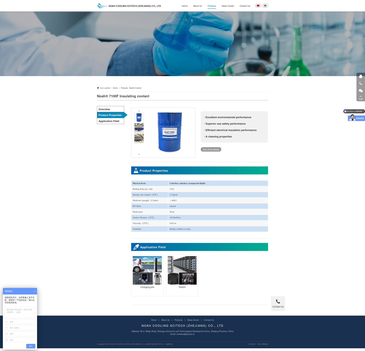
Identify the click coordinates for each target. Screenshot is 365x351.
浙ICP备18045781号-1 (156, 344)
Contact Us (245, 5)
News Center (228, 5)
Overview (104, 109)
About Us (197, 5)
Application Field (109, 121)
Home (184, 5)
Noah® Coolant (135, 88)
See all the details (211, 149)
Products (212, 5)
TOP (361, 99)
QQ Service (360, 76)
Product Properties (110, 115)
